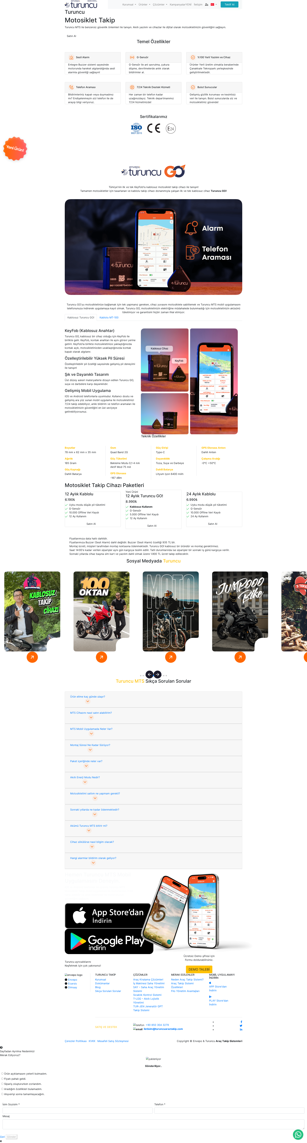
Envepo (72, 979)
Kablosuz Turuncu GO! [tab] (80, 317)
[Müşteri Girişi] (206, 4)
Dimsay (72, 987)
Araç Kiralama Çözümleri (148, 979)
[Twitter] (241, 1025)
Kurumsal (100, 979)
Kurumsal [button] (128, 4)
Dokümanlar (102, 983)
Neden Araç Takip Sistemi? (187, 979)
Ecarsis (72, 983)
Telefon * (159, 1104)
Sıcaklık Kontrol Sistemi (147, 994)
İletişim (198, 4)
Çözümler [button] (159, 4)
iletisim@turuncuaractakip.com (163, 1028)
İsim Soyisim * (11, 1104)
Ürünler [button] (143, 4)
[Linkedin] (241, 1029)
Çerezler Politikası (76, 1041)
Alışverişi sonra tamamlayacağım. (24, 1094)
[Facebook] (241, 1021)
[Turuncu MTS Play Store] (109, 941)
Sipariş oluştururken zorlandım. (23, 1083)
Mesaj (6, 1116)
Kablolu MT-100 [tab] (109, 317)
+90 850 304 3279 (157, 1024)
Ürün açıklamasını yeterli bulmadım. (25, 1073)
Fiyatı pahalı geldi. (15, 1078)
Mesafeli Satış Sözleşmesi (113, 1041)
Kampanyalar (180, 4)
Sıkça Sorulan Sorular (108, 991)
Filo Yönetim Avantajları (185, 991)
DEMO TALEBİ (199, 969)
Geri (2, 1136)
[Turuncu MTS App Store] (108, 915)
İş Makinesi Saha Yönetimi (149, 983)
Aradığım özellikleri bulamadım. (23, 1089)
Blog (98, 987)
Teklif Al (229, 4)
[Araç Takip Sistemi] (81, 3)
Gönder (11, 1136)
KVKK (92, 1041)
